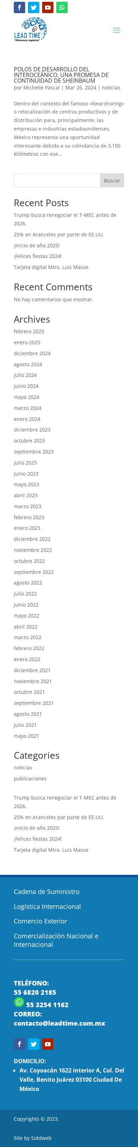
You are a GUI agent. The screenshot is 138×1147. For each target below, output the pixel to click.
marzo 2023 (27, 506)
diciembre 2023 (32, 429)
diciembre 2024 (32, 353)
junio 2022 (26, 604)
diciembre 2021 (32, 670)
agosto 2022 (28, 582)
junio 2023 (26, 473)
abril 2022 (26, 626)
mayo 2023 (26, 484)
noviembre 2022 (33, 550)
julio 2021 (25, 724)
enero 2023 (27, 528)
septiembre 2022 (34, 572)
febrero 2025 (29, 331)
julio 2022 (25, 593)
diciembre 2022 (32, 539)
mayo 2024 (26, 397)
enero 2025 (27, 342)
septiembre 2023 (34, 451)
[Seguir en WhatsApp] (62, 7)
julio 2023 (25, 462)
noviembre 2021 (33, 681)
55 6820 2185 (35, 992)
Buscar (112, 180)
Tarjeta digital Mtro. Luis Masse (51, 267)
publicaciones (30, 778)
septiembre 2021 (34, 702)
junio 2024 (26, 386)
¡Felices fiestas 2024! (38, 256)
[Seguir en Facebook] (19, 7)
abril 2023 (26, 495)
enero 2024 (27, 419)
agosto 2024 (28, 364)
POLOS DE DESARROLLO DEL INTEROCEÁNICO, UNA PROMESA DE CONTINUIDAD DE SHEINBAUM (61, 74)
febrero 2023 (29, 517)
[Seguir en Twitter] (33, 7)
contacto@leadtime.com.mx (59, 1023)
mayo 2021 (26, 735)
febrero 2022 (29, 648)
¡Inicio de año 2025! (37, 245)
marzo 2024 (27, 408)
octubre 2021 (29, 691)
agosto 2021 (28, 713)
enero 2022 (27, 659)
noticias (111, 87)
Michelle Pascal (41, 87)
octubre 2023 (29, 440)
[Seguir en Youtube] (47, 7)
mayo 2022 (26, 615)
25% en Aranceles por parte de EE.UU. (59, 234)
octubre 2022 (29, 561)
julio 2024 (25, 375)
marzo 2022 (27, 637)
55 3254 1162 (46, 1004)
